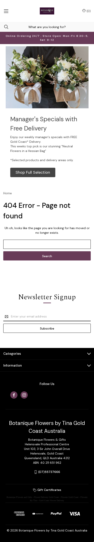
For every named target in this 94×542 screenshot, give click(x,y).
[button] (32, 172)
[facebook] (14, 395)
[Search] (4, 27)
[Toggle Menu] (6, 11)
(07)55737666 (49, 472)
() (88, 11)
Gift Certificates (49, 490)
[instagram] (24, 395)
